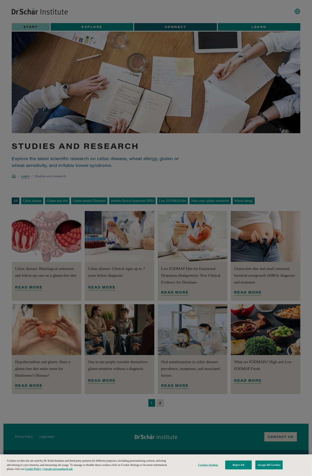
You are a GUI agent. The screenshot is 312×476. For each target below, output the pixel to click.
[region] (156, 465)
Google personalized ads (58, 468)
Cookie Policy (33, 468)
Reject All (238, 464)
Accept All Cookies (269, 464)
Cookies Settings (208, 464)
